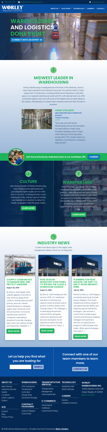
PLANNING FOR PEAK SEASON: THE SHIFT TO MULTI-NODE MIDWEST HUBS (85, 283)
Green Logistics (8, 398)
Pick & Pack (26, 414)
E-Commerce (49, 400)
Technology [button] (78, 9)
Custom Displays (28, 411)
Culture (4, 400)
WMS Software (68, 389)
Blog (3, 414)
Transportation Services (51, 383)
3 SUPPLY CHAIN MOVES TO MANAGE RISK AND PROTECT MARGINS (19, 282)
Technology (69, 382)
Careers (93, 156)
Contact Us (80, 369)
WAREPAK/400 (68, 386)
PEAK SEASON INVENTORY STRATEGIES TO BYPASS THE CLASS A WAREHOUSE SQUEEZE (53, 283)
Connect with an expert (26, 39)
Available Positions (69, 403)
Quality (4, 392)
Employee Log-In (97, 2)
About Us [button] (55, 9)
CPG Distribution (28, 386)
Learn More (28, 208)
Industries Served (9, 389)
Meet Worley (7, 386)
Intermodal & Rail (48, 394)
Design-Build (27, 395)
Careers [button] (90, 9)
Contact (100, 9)
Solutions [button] (65, 9)
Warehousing (29, 382)
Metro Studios (62, 429)
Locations (6, 395)
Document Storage (29, 398)
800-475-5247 (88, 395)
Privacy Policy (7, 417)
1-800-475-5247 (9, 2)
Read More (13, 331)
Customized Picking (50, 411)
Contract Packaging (28, 405)
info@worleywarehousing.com (31, 2)
